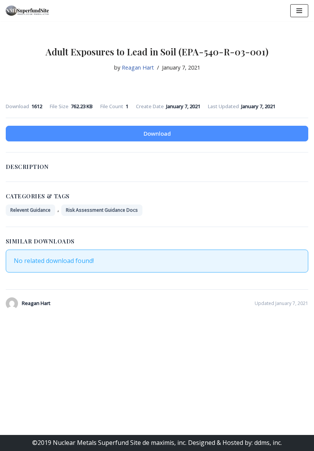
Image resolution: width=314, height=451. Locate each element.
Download (157, 133)
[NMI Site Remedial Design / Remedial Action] (29, 10)
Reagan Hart (138, 67)
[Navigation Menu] (299, 10)
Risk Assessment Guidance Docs (102, 210)
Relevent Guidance (30, 210)
